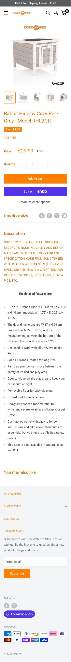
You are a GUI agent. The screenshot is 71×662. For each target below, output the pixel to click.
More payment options (35, 202)
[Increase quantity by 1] (43, 164)
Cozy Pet (10, 137)
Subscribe (17, 573)
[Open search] (48, 13)
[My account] (56, 13)
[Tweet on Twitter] (57, 215)
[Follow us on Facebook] (6, 605)
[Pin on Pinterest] (49, 215)
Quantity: (10, 164)
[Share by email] (64, 215)
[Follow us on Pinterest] (14, 605)
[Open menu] (6, 12)
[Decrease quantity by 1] (22, 164)
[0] (63, 13)
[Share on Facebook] (42, 215)
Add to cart (35, 179)
